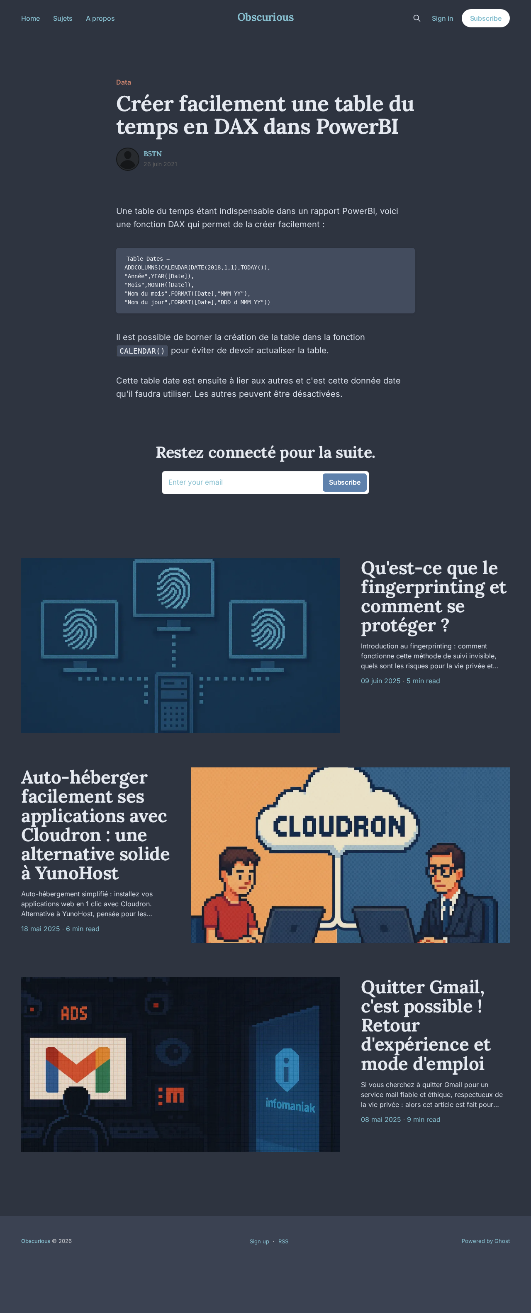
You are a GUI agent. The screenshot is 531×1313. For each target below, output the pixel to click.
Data (123, 82)
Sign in (442, 18)
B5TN (153, 153)
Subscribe (486, 18)
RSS (283, 1241)
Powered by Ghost (486, 1241)
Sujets (63, 18)
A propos (100, 18)
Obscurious (265, 17)
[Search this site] (417, 18)
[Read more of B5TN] (127, 159)
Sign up (259, 1241)
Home (30, 18)
